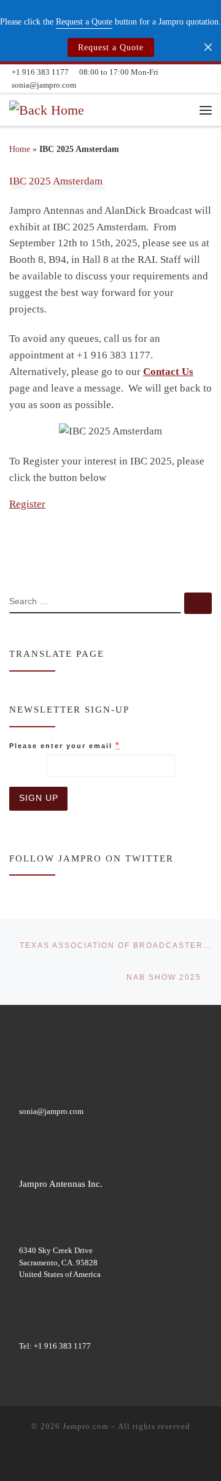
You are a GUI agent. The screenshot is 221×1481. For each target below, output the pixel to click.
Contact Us (168, 371)
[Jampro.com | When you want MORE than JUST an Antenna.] (46, 109)
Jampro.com (86, 1426)
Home (19, 149)
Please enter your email (64, 745)
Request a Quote (111, 47)
